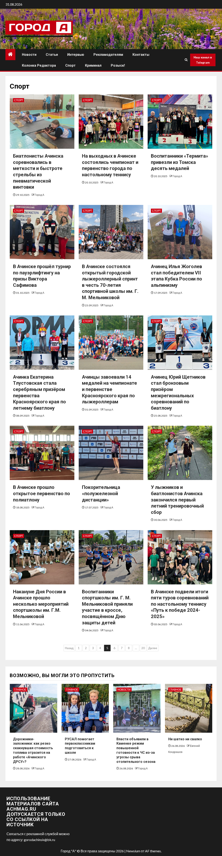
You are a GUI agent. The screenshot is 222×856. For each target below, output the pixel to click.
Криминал (93, 65)
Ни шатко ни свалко (185, 739)
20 (143, 648)
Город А (39, 194)
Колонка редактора (39, 65)
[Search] (186, 60)
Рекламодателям (108, 55)
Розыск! (118, 65)
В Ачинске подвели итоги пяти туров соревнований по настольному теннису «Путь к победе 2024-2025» (180, 604)
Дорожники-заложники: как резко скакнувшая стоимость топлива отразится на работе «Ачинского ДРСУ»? (33, 750)
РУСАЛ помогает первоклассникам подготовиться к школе (80, 746)
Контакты (140, 55)
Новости (29, 55)
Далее (152, 648)
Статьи (52, 55)
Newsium (133, 851)
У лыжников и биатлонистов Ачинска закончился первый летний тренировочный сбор (177, 500)
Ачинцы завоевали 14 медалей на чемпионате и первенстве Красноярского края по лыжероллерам (109, 389)
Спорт (70, 65)
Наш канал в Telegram (203, 59)
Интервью (75, 55)
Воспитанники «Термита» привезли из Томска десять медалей (179, 162)
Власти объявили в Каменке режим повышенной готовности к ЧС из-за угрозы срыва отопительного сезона (135, 750)
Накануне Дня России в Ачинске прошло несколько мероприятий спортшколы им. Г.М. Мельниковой (41, 604)
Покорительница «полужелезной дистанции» (101, 493)
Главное (20, 689)
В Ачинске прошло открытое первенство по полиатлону (41, 493)
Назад (69, 648)
